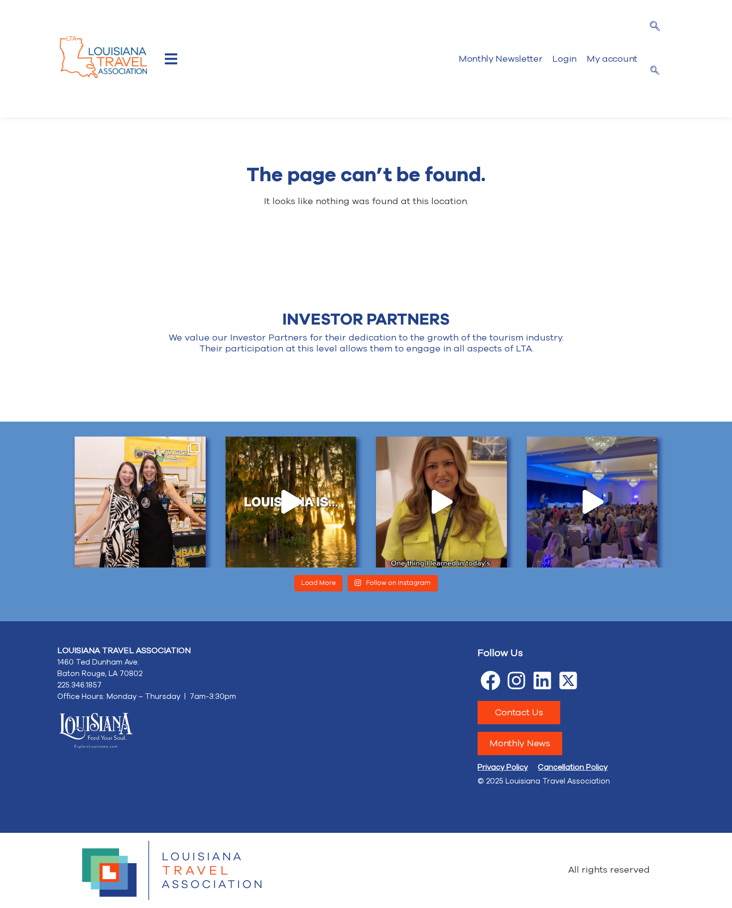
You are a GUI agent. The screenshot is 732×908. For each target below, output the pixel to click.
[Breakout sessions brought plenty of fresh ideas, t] (441, 502)
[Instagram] (516, 680)
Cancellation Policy (573, 767)
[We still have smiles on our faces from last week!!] (140, 502)
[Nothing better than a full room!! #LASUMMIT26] (592, 502)
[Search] (654, 71)
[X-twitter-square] (568, 680)
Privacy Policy (503, 767)
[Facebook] (490, 680)
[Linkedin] (542, 680)
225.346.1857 (79, 685)
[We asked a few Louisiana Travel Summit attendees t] (291, 502)
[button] (171, 59)
